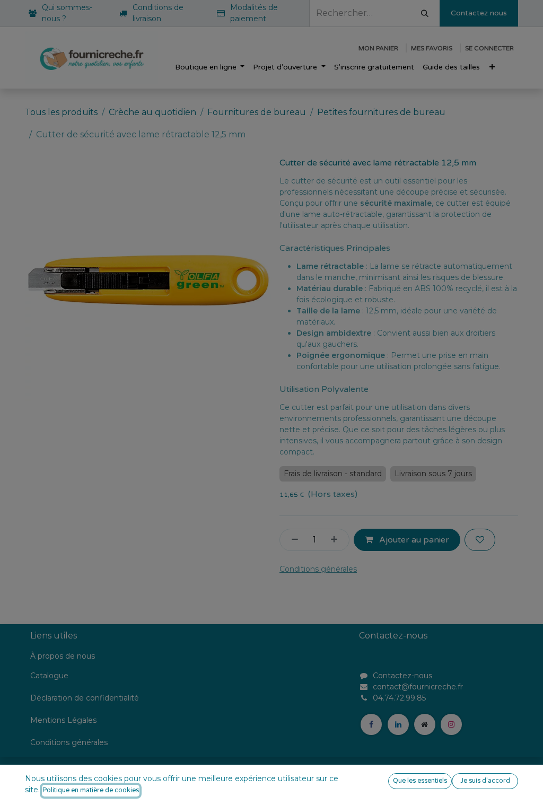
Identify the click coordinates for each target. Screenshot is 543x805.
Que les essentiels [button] (420, 781)
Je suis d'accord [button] (485, 781)
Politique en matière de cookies (90, 790)
